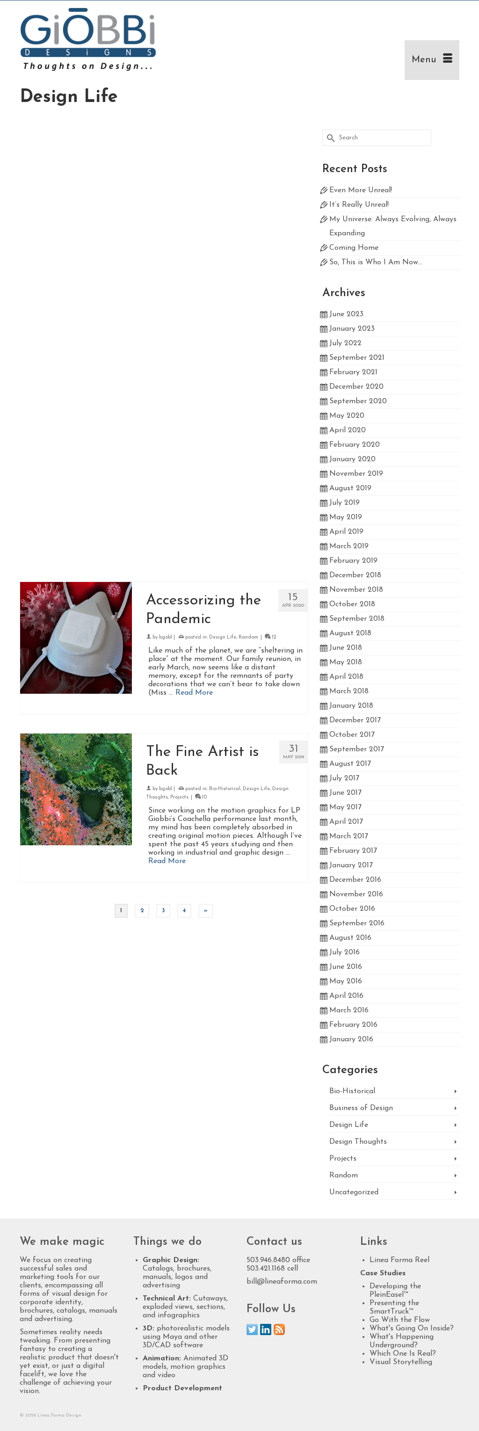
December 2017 (355, 720)
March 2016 (349, 1010)
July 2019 (344, 503)
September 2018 (357, 619)
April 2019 (346, 532)
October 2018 (352, 604)
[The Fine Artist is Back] (76, 789)
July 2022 (345, 343)
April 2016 (346, 996)
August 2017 (350, 764)
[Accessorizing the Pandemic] (76, 638)
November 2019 (356, 474)
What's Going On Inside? (412, 1328)
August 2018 (350, 633)
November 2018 (356, 590)
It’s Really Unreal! (359, 205)
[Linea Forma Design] (88, 40)
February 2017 (353, 851)
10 (204, 797)
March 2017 (348, 836)
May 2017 (345, 807)
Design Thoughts (358, 1142)
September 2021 (357, 358)
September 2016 (357, 923)
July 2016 (344, 952)
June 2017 (345, 793)
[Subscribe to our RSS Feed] (279, 1329)
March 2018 (349, 691)
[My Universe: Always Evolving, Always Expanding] (76, 195)
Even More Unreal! (360, 190)
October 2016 (352, 909)
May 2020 (346, 416)
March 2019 (349, 546)
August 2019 (350, 488)
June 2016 (345, 967)
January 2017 (351, 865)
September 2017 (356, 749)
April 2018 (346, 677)
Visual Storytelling (401, 1362)
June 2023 (346, 314)
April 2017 (346, 822)
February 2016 (353, 1025)
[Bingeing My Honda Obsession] (76, 357)
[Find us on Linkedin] (265, 1329)
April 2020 (347, 430)
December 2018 (355, 575)
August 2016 (350, 938)
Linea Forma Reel (399, 1260)
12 (285, 508)
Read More (285, 260)
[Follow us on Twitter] (252, 1329)
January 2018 (351, 706)
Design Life (269, 213)
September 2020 (358, 401)
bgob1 (165, 213)
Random (248, 637)
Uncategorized (353, 1192)
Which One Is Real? (403, 1354)
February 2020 (354, 445)
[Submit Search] (329, 138)
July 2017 (344, 778)
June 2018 (345, 648)
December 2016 (355, 880)
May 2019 (345, 517)
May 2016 (345, 981)
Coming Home (353, 248)
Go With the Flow (400, 1320)
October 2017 (352, 735)
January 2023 (352, 329)
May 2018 (345, 662)
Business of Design (231, 213)
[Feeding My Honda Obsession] (76, 509)
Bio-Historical (224, 356)
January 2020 (352, 459)
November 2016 (356, 894)
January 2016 (351, 1039)
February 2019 (353, 561)
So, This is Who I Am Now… (375, 262)
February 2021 (353, 372)
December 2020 (356, 387)
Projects (179, 797)
